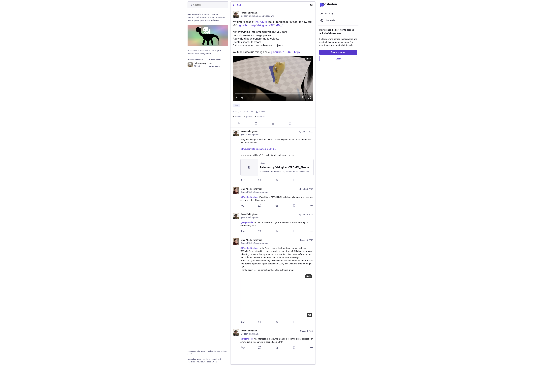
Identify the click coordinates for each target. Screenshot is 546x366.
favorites (259, 117)
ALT (309, 315)
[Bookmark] (290, 123)
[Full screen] (309, 97)
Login (338, 58)
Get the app (207, 359)
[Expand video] (303, 97)
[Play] (236, 97)
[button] (273, 78)
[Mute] (242, 97)
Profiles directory (213, 351)
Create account (338, 52)
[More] (307, 124)
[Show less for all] (312, 5)
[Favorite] (273, 123)
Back (238, 5)
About (203, 351)
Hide (308, 59)
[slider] (273, 93)
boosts (237, 117)
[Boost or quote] (256, 123)
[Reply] (239, 123)
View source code (204, 362)
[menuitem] (273, 78)
